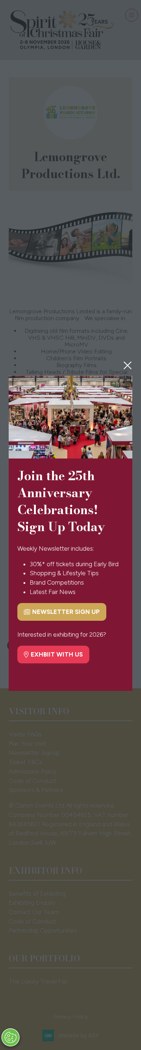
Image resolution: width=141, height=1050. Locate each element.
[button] (127, 365)
